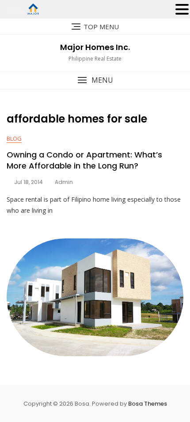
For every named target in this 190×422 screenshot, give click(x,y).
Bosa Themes (147, 403)
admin (64, 182)
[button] (95, 80)
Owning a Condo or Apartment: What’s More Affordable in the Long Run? (84, 160)
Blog (14, 138)
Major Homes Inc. (95, 47)
